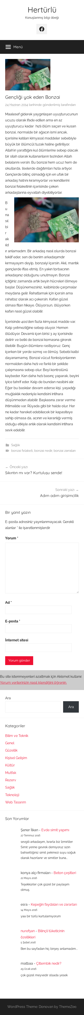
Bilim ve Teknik (16, 736)
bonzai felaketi (22, 451)
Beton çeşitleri (65, 873)
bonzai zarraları (65, 451)
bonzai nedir (43, 451)
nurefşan (28, 931)
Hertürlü (42, 9)
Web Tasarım (15, 802)
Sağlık (15, 445)
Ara (8, 698)
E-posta (12, 621)
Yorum (11, 538)
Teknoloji (12, 795)
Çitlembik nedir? (48, 963)
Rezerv (10, 780)
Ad (8, 602)
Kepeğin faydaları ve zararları (54, 904)
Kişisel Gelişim (16, 758)
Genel (9, 743)
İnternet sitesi (16, 640)
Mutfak (10, 773)
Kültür (10, 765)
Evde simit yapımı (55, 830)
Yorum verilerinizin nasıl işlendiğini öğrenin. (33, 683)
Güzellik (11, 750)
